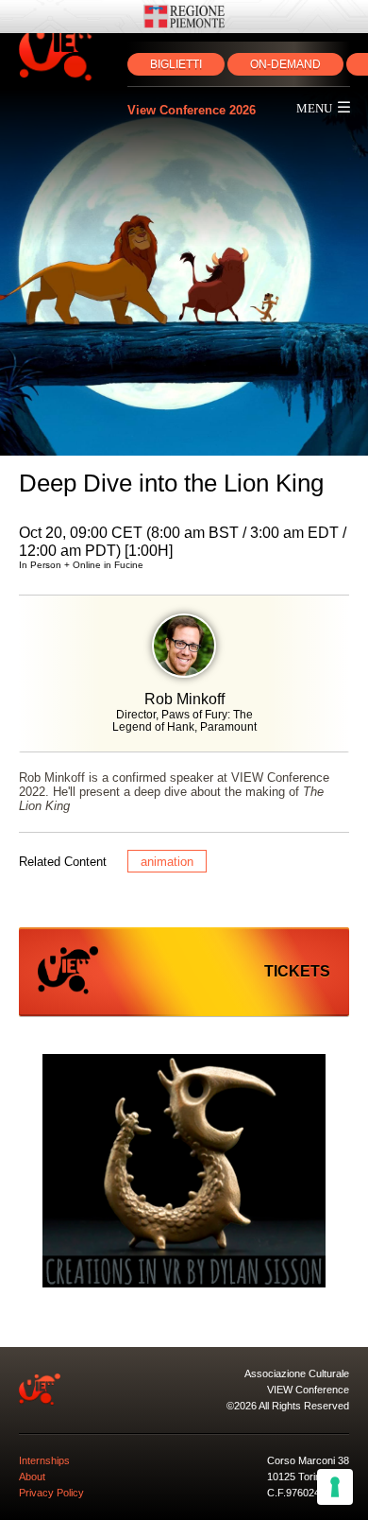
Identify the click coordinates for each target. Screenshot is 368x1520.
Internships (44, 1460)
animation (167, 862)
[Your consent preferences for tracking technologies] (335, 1487)
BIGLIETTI (176, 64)
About (32, 1476)
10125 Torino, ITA (307, 1476)
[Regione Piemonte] (184, 16)
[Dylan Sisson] (184, 1172)
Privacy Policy (51, 1492)
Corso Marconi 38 (308, 1460)
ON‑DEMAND (285, 64)
